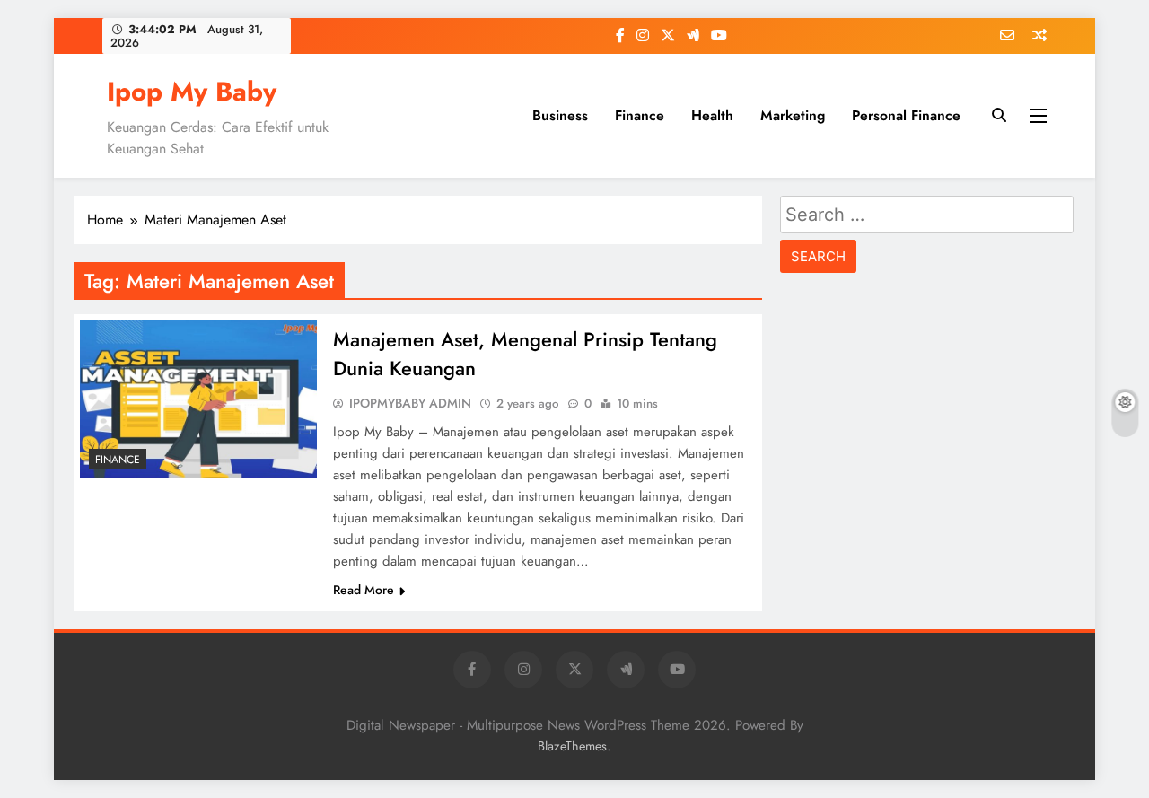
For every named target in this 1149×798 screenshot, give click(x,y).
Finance (639, 115)
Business (560, 115)
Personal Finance (906, 115)
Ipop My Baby (191, 91)
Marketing (792, 115)
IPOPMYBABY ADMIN (410, 403)
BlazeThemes (572, 746)
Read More (363, 590)
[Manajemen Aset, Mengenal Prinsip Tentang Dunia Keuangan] (198, 399)
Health (712, 115)
